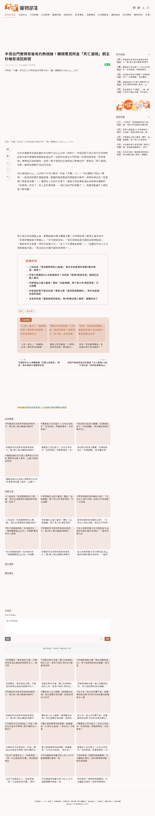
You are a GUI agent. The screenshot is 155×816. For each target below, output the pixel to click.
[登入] (143, 7)
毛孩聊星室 (103, 14)
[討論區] (8, 163)
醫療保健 (56, 14)
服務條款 (66, 801)
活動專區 (90, 14)
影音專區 (79, 14)
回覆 (107, 639)
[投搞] (138, 7)
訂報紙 (99, 801)
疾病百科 (68, 14)
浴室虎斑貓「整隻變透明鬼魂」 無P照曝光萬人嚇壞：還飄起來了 (63, 298)
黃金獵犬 (30, 311)
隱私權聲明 (81, 801)
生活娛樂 (45, 14)
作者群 (148, 14)
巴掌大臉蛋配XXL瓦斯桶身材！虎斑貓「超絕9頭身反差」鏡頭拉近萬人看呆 (64, 276)
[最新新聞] (149, 117)
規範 (7, 639)
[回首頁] (21, 8)
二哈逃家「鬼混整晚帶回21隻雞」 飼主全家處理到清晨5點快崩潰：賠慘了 (62, 268)
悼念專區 (127, 14)
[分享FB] (8, 149)
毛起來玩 (22, 14)
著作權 (73, 801)
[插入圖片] (102, 639)
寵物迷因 (115, 14)
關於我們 (108, 801)
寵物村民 (138, 14)
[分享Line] (8, 156)
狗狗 (21, 311)
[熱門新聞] (149, 54)
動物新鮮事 (10, 14)
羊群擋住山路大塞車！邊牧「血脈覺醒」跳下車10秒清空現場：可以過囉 (63, 284)
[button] (134, 7)
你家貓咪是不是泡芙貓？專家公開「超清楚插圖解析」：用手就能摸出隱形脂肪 (64, 292)
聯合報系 (91, 801)
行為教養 (34, 14)
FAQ (45, 801)
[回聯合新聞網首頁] (11, 8)
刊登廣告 (37, 801)
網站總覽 (117, 801)
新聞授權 (57, 801)
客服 (49, 801)
